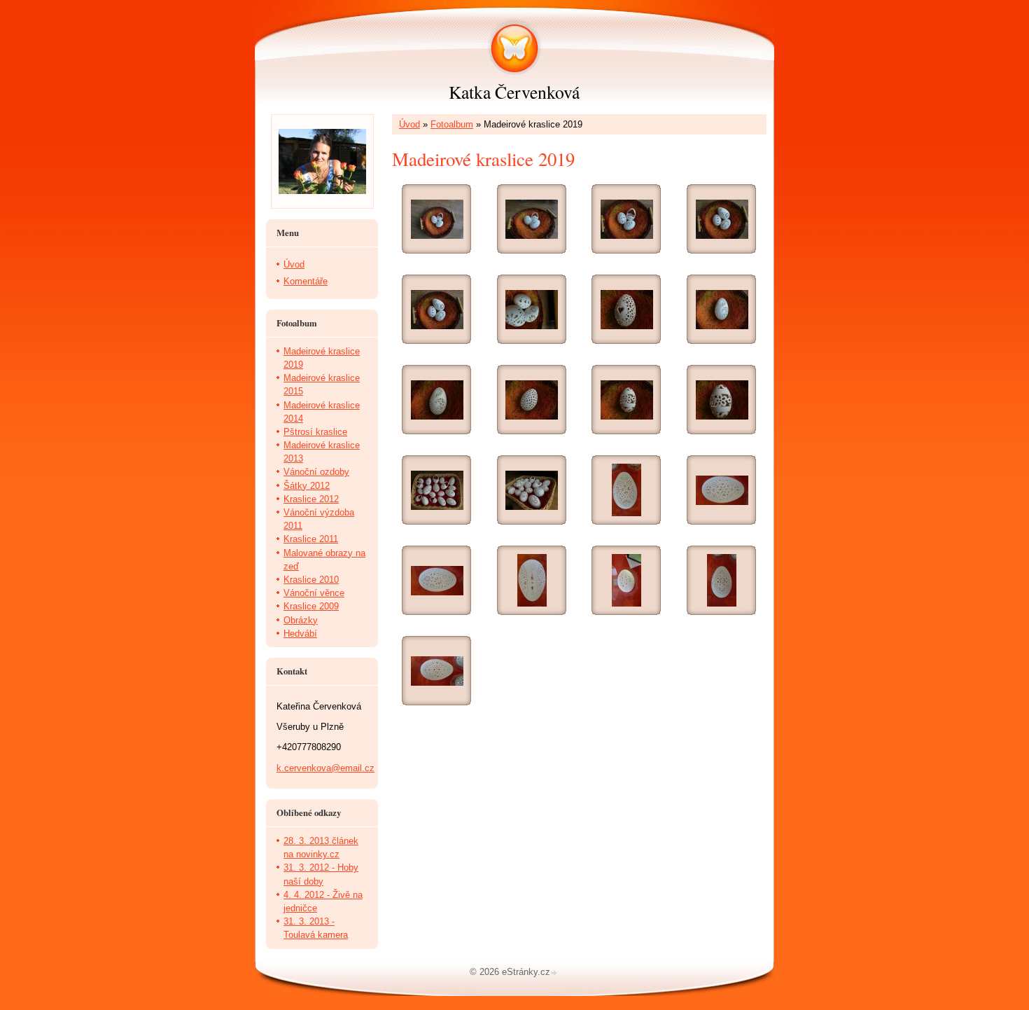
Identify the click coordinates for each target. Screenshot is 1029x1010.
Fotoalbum (451, 124)
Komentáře (306, 281)
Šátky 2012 (307, 485)
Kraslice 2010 (311, 579)
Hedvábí (300, 633)
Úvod (409, 124)
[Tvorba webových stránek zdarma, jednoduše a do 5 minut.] (555, 973)
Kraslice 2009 (311, 606)
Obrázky (301, 620)
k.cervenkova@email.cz (325, 768)
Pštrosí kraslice (315, 432)
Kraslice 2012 (311, 499)
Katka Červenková (514, 92)
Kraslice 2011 (311, 539)
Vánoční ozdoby (316, 471)
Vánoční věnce (314, 593)
